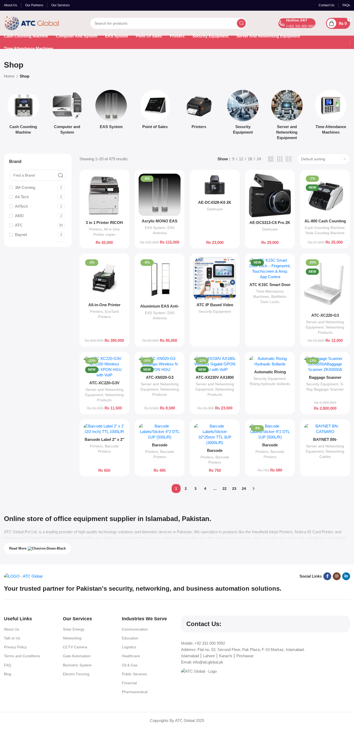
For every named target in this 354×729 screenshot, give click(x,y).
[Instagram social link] (337, 576)
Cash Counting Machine (325, 228)
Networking (72, 638)
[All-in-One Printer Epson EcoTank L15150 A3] (104, 278)
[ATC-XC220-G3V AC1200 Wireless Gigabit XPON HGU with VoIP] (104, 367)
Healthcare (131, 656)
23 (234, 488)
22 (224, 488)
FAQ (7, 665)
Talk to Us (12, 638)
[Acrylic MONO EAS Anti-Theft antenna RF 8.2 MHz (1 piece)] (160, 195)
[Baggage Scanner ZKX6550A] (325, 364)
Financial (129, 683)
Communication (135, 629)
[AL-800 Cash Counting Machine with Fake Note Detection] (325, 195)
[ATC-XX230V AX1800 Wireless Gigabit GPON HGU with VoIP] (215, 364)
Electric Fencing (76, 674)
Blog (7, 674)
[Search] (241, 23)
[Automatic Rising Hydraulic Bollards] (270, 361)
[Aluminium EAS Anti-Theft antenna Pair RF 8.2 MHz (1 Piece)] (160, 279)
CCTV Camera (75, 647)
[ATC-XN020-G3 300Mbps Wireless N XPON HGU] (160, 364)
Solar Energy (73, 629)
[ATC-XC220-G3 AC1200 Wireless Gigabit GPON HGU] (325, 283)
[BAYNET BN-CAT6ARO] (325, 428)
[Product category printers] (199, 111)
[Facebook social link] (327, 576)
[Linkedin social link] (346, 576)
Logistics (129, 647)
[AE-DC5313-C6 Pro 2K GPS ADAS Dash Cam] (270, 195)
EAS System (155, 228)
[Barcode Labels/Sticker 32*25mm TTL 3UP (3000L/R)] (215, 434)
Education (130, 638)
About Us (11, 629)
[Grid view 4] (289, 159)
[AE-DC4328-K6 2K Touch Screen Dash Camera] (215, 185)
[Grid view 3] (279, 159)
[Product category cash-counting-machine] (23, 114)
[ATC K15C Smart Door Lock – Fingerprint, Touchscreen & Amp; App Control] (270, 268)
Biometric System (77, 665)
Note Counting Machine (325, 233)
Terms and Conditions (22, 656)
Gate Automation (77, 656)
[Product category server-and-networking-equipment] (287, 116)
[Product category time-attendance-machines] (330, 114)
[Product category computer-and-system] (67, 114)
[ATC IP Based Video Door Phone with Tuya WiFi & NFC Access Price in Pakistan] (215, 278)
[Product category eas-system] (111, 111)
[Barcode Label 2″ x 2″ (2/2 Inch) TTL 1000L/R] (104, 428)
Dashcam (215, 209)
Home (9, 76)
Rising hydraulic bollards (270, 384)
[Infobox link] (296, 23)
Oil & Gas (130, 665)
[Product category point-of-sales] (155, 111)
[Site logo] (31, 22)
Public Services (134, 674)
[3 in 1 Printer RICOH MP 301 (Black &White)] (104, 195)
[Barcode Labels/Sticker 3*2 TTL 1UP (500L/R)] (160, 431)
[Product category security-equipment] (243, 114)
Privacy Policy (15, 647)
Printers (95, 229)
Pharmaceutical (135, 692)
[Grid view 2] (270, 159)
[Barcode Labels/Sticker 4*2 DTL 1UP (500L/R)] (270, 431)
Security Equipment (215, 311)
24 (244, 488)
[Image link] (23, 576)
